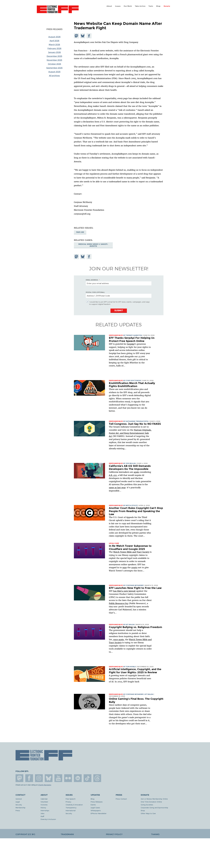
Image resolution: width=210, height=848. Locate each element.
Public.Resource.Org (118, 603)
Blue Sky (48, 778)
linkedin (78, 778)
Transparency (71, 807)
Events (93, 805)
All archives (54, 75)
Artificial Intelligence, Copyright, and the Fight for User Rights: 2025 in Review (135, 671)
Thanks (155, 834)
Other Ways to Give (148, 813)
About (109, 6)
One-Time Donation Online (151, 802)
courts (134, 567)
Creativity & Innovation (74, 805)
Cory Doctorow (133, 380)
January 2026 (54, 52)
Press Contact (121, 799)
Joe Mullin (131, 463)
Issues (118, 6)
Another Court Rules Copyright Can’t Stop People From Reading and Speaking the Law (136, 511)
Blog (92, 799)
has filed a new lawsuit (124, 591)
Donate (167, 6)
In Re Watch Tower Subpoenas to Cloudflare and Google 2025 (130, 547)
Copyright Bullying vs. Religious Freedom (135, 627)
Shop (158, 6)
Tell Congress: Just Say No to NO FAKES (135, 423)
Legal (18, 802)
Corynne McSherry (135, 585)
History (43, 807)
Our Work (128, 6)
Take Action (140, 6)
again (136, 472)
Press (18, 810)
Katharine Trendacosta (137, 421)
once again (118, 639)
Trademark (67, 834)
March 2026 (54, 44)
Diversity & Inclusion (48, 819)
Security (19, 805)
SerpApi (131, 344)
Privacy (68, 802)
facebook (29, 778)
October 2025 (54, 64)
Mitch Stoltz (132, 505)
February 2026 (54, 48)
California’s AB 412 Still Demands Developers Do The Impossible (130, 467)
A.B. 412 (113, 475)
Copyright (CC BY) (25, 834)
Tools (151, 6)
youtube (58, 778)
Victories (44, 805)
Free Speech (70, 799)
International (70, 810)
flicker (68, 778)
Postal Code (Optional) (95, 292)
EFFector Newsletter (98, 813)
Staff (42, 816)
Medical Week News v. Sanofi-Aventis (93, 245)
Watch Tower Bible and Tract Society (131, 552)
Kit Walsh (130, 624)
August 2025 (54, 72)
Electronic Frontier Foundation (58, 10)
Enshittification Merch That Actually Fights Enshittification (132, 385)
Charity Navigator (44, 785)
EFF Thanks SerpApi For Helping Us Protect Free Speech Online (131, 339)
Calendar (44, 799)
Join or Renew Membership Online (154, 799)
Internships (45, 810)
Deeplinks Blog (116, 335)
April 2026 (54, 41)
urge (124, 567)
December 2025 (54, 56)
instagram (39, 778)
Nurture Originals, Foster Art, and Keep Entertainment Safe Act (130, 433)
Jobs (42, 813)
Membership (20, 807)
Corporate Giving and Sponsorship (154, 807)
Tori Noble (131, 667)
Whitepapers (96, 810)
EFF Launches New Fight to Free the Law (135, 587)
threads (97, 778)
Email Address (92, 280)
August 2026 (54, 37)
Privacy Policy (114, 834)
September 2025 (54, 68)
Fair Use (80, 232)
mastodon (19, 778)
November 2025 (54, 60)
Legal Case (114, 543)
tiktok (87, 778)
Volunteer (44, 802)
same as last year (117, 487)
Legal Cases (95, 807)
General (19, 799)
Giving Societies (147, 805)
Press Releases (54, 29)
